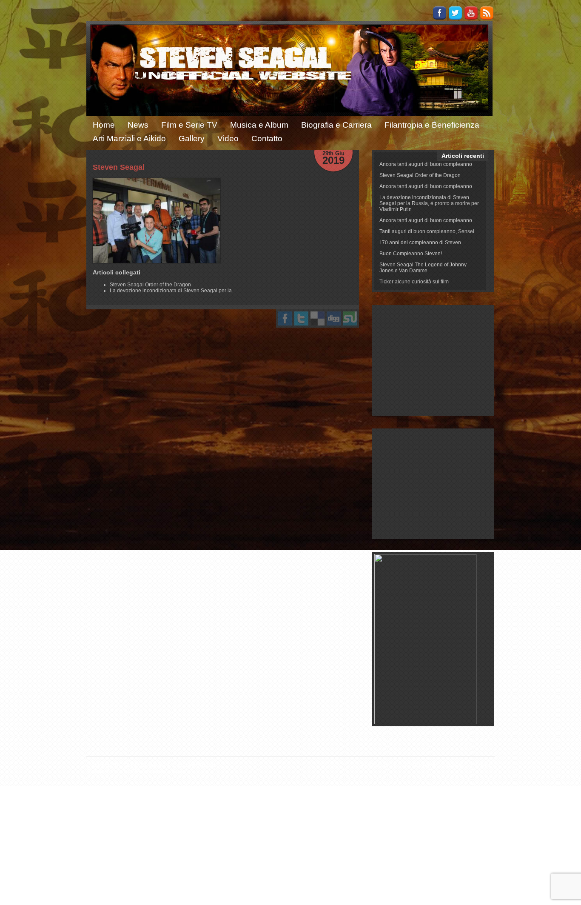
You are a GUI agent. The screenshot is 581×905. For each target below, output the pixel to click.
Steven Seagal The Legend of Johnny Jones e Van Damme (423, 268)
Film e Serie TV (189, 124)
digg (334, 318)
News (138, 124)
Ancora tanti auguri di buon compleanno (425, 164)
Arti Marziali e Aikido (129, 138)
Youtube (471, 13)
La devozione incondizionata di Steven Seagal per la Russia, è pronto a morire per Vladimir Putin (429, 203)
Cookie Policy (421, 765)
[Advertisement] (433, 360)
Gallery (192, 138)
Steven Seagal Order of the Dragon (420, 175)
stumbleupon (350, 318)
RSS (486, 13)
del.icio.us (317, 318)
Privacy (453, 765)
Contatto (266, 138)
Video (228, 138)
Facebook (439, 13)
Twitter (455, 13)
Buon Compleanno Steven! (410, 254)
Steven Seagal (119, 167)
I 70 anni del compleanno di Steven (420, 243)
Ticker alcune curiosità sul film (414, 282)
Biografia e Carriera (336, 124)
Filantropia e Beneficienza (431, 124)
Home (104, 124)
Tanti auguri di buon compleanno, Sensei (426, 231)
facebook (285, 318)
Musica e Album (259, 124)
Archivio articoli (378, 765)
